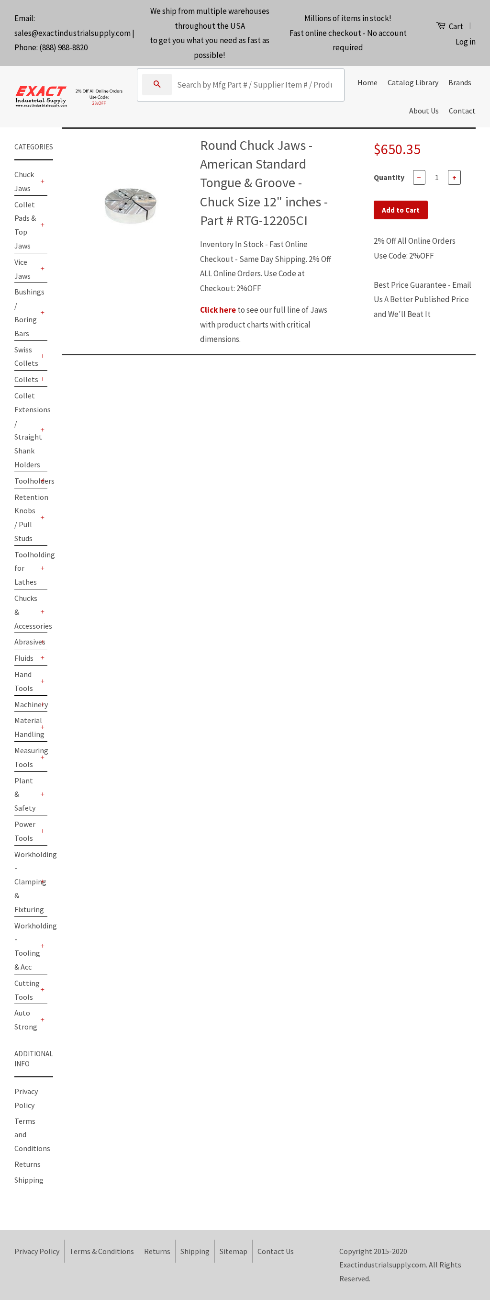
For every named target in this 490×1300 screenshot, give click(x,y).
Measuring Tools (26, 757)
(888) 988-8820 (63, 47)
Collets (26, 379)
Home (367, 82)
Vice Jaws (22, 269)
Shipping (29, 1180)
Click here (218, 310)
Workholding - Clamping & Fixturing (26, 881)
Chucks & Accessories (26, 612)
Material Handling (26, 727)
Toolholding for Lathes (26, 568)
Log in (466, 41)
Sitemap (233, 1251)
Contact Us (275, 1251)
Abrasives (26, 641)
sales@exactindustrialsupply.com (72, 33)
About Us (424, 110)
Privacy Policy (36, 1251)
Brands (459, 82)
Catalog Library (413, 82)
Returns (27, 1164)
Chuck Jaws (24, 181)
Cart (455, 26)
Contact (462, 110)
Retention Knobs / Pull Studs (26, 517)
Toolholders (26, 481)
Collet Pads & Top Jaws (25, 225)
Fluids (23, 658)
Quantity (389, 177)
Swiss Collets (26, 356)
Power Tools (24, 831)
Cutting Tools (26, 990)
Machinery (26, 704)
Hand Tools (23, 681)
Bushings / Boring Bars (26, 312)
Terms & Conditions (101, 1251)
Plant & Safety (24, 794)
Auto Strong (25, 1019)
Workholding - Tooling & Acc (26, 946)
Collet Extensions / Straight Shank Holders (26, 430)
